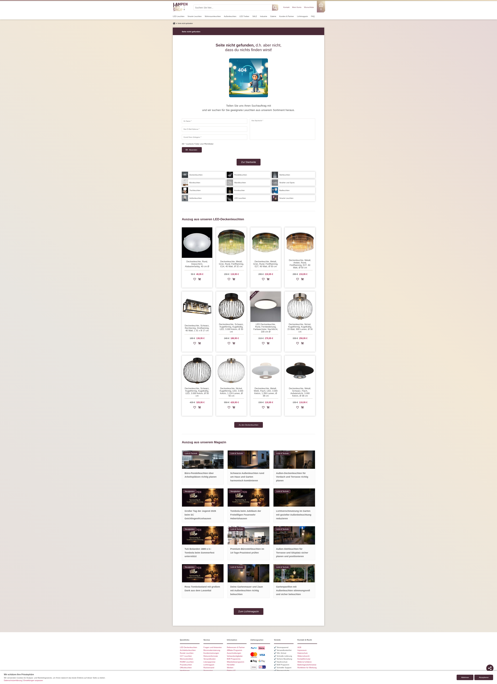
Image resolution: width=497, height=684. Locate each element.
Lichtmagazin (302, 16)
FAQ (313, 16)
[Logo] (180, 11)
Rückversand (208, 668)
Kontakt (286, 7)
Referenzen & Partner (236, 647)
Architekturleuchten (188, 650)
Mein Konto (296, 7)
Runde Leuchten (186, 653)
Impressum (302, 650)
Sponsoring (208, 670)
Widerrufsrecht (303, 656)
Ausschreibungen (234, 653)
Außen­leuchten (230, 16)
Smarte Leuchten (195, 16)
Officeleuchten (186, 668)
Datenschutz (302, 653)
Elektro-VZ (231, 670)
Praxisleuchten (186, 665)
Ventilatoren (185, 670)
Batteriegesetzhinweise (306, 665)
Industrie (263, 16)
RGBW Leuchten (187, 662)
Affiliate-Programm (234, 650)
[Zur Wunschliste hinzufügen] (194, 280)
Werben (230, 668)
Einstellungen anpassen (33, 680)
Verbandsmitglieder (235, 656)
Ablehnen (465, 677)
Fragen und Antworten (212, 647)
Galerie (273, 16)
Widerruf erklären (304, 662)
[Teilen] (490, 668)
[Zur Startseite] (174, 23)
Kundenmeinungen (211, 653)
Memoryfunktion (186, 659)
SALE (254, 16)
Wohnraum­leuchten (213, 16)
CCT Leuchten (186, 656)
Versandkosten (209, 659)
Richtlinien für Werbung (307, 668)
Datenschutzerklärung (13, 680)
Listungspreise (209, 662)
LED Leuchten (178, 16)
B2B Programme (233, 659)
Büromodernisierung (211, 650)
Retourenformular (210, 656)
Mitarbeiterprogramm (235, 662)
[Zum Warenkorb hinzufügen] (199, 280)
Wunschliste (309, 7)
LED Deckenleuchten (188, 647)
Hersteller (231, 665)
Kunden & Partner (286, 16)
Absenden (193, 150)
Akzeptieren (484, 677)
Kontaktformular (303, 659)
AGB (299, 647)
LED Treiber (244, 16)
